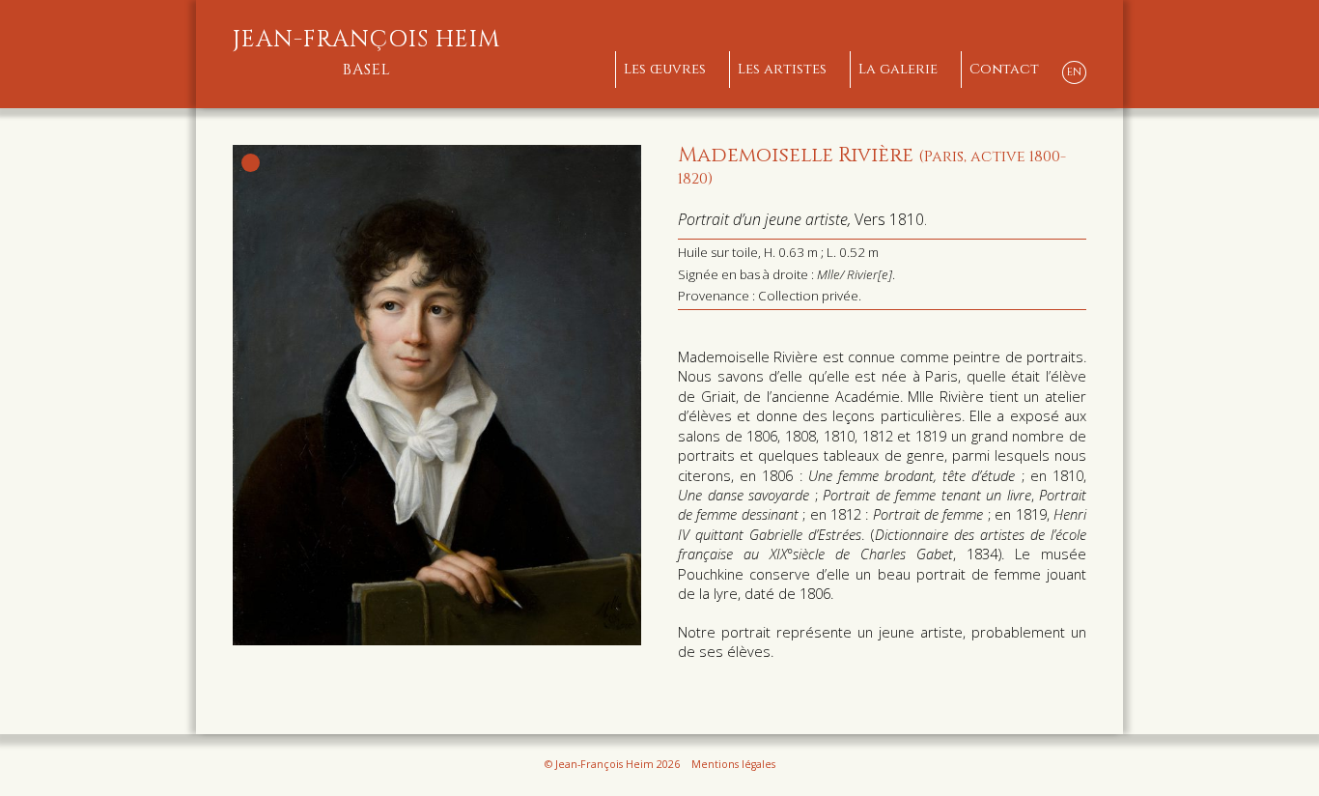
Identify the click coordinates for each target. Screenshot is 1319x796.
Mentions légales (733, 764)
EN (1074, 72)
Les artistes (782, 69)
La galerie (898, 69)
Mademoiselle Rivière (872, 167)
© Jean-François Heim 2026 (612, 764)
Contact (1004, 69)
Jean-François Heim (367, 53)
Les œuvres (665, 69)
